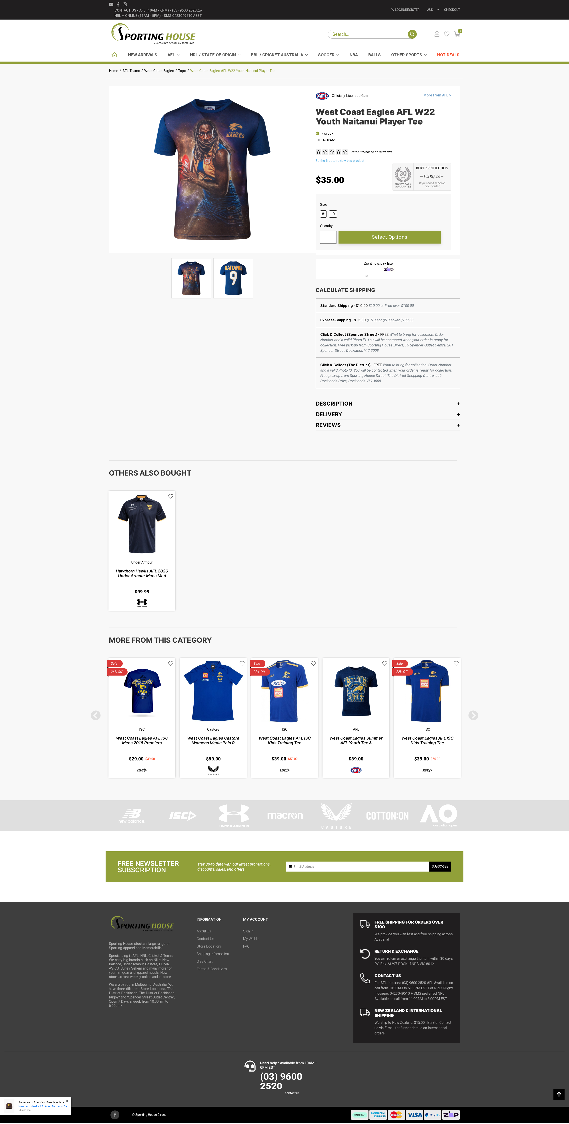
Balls (374, 54)
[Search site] (412, 34)
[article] (141, 551)
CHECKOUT (452, 10)
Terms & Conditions (212, 969)
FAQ (246, 946)
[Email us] (111, 4)
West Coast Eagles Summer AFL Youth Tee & (356, 740)
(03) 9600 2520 (281, 1081)
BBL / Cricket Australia (277, 54)
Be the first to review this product (340, 161)
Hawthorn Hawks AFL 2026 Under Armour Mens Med (142, 573)
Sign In (248, 931)
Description (334, 403)
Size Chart (204, 961)
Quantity (326, 226)
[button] (170, 496)
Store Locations (209, 946)
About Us (204, 931)
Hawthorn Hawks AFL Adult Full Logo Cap (43, 1106)
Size (323, 204)
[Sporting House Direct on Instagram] (125, 4)
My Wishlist (251, 939)
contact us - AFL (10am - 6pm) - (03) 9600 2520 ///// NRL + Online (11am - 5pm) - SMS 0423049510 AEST (158, 13)
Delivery (329, 414)
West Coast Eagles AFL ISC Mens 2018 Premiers (142, 740)
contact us (292, 1093)
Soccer (326, 54)
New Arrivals (142, 54)
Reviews (328, 425)
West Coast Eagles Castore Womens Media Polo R (213, 740)
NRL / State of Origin (213, 54)
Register (412, 10)
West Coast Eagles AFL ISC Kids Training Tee (285, 740)
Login (399, 10)
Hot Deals (448, 54)
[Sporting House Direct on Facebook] (118, 4)
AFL (171, 54)
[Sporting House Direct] (153, 34)
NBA (354, 54)
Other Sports (406, 54)
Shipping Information (213, 954)
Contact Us (205, 939)
